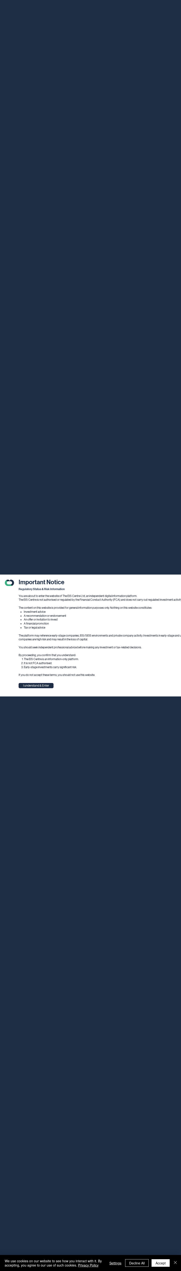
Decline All (137, 1263)
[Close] (175, 1263)
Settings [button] (115, 1263)
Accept (161, 1263)
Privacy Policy (88, 1265)
